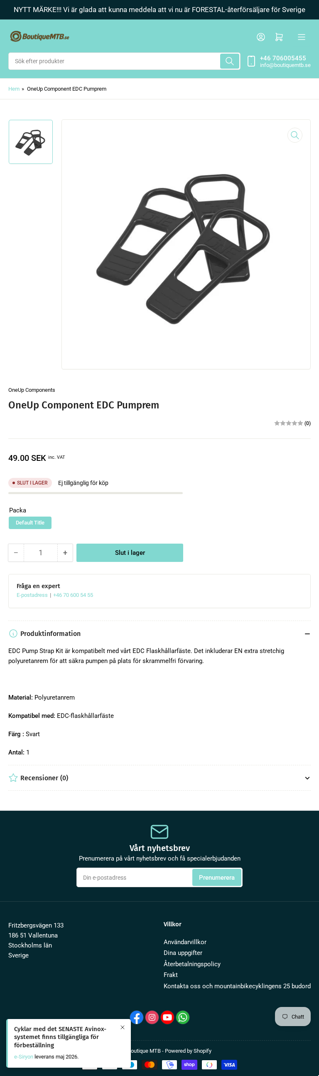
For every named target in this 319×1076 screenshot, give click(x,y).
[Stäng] (123, 1027)
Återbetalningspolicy (192, 964)
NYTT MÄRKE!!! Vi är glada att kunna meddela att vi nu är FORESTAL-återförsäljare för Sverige (159, 9)
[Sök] (230, 61)
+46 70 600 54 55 (73, 595)
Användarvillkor (185, 942)
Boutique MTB (144, 1051)
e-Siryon (23, 1057)
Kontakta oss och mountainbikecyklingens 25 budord (237, 986)
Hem (14, 89)
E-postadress (33, 595)
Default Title (30, 522)
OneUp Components (31, 390)
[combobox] (124, 61)
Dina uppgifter (183, 953)
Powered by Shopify (188, 1051)
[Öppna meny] (301, 37)
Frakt (171, 975)
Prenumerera (217, 877)
